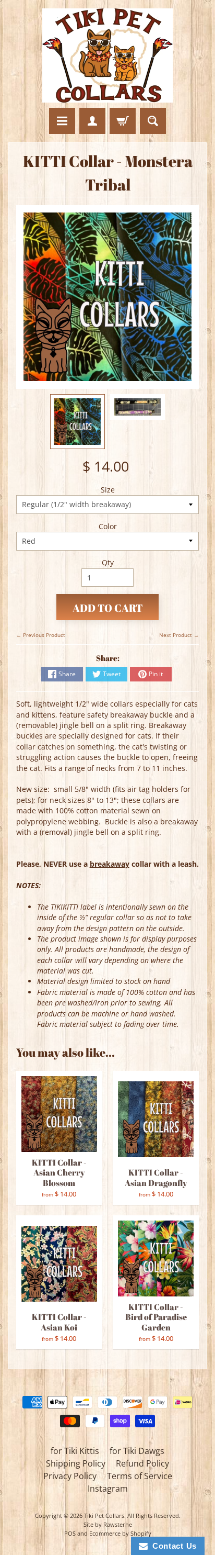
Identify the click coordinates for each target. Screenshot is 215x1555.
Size (108, 490)
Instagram (108, 1488)
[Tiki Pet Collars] (107, 55)
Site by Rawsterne (107, 1524)
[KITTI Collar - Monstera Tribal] (77, 421)
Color (108, 526)
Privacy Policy (70, 1476)
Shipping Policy (75, 1463)
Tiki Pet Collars (104, 1515)
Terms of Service (139, 1476)
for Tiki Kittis (75, 1451)
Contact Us (172, 1545)
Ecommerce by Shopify (120, 1533)
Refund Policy (142, 1463)
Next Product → (179, 635)
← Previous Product (40, 635)
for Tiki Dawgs (137, 1451)
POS (70, 1533)
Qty (108, 562)
